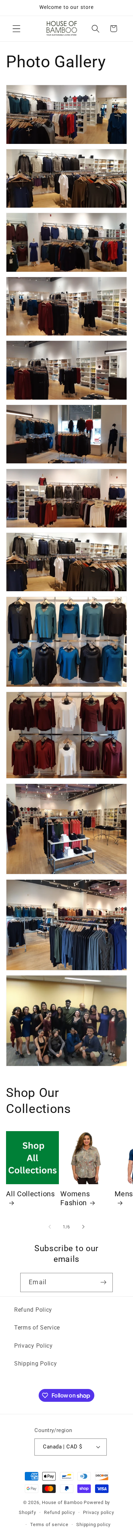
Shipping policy (93, 1524)
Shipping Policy (35, 1363)
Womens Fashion (75, 1198)
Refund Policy (33, 1309)
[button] (16, 29)
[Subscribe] (103, 1282)
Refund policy (59, 1512)
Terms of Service (37, 1327)
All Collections (30, 1194)
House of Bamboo (62, 1502)
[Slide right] (83, 1227)
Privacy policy (98, 1512)
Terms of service (49, 1524)
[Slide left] (49, 1227)
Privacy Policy (33, 1345)
